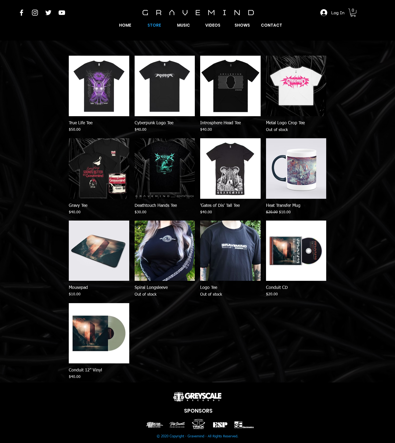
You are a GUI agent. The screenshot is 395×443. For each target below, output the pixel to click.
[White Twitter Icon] (48, 13)
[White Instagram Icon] (35, 13)
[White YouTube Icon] (62, 13)
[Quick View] (99, 86)
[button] (353, 13)
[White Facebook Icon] (21, 13)
